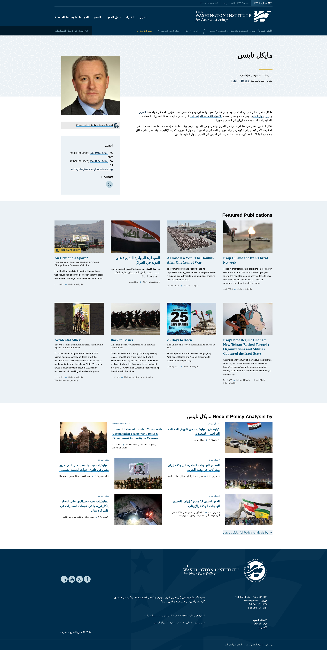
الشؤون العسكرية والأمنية (243, 30)
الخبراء (130, 17)
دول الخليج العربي (169, 30)
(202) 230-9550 (99, 152)
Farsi (234, 80)
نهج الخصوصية (253, 644)
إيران (195, 30)
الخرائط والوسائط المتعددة (71, 17)
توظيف (268, 644)
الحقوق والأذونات (233, 644)
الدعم (97, 17)
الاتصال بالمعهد (260, 620)
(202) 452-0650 (99, 161)
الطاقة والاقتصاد (218, 30)
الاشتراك (263, 627)
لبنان (185, 30)
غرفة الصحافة (260, 623)
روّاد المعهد (159, 622)
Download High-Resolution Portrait (94, 125)
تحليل (142, 17)
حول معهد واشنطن (195, 622)
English (245, 80)
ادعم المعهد (175, 622)
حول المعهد (113, 17)
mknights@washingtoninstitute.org (92, 169)
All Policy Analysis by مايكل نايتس (245, 532)
